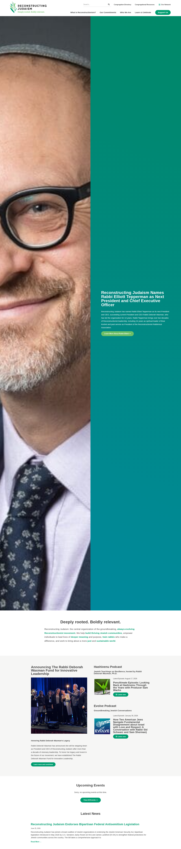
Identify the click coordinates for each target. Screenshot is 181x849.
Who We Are (125, 12)
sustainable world (105, 641)
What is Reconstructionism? (83, 12)
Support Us (163, 12)
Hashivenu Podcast (108, 666)
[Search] (109, 4)
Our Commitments (108, 12)
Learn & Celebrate (143, 12)
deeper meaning (79, 637)
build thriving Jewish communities (103, 633)
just (89, 641)
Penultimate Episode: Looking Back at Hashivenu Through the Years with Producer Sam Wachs (131, 686)
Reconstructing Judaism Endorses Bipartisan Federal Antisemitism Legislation (85, 824)
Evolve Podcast (105, 706)
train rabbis (109, 637)
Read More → (36, 842)
